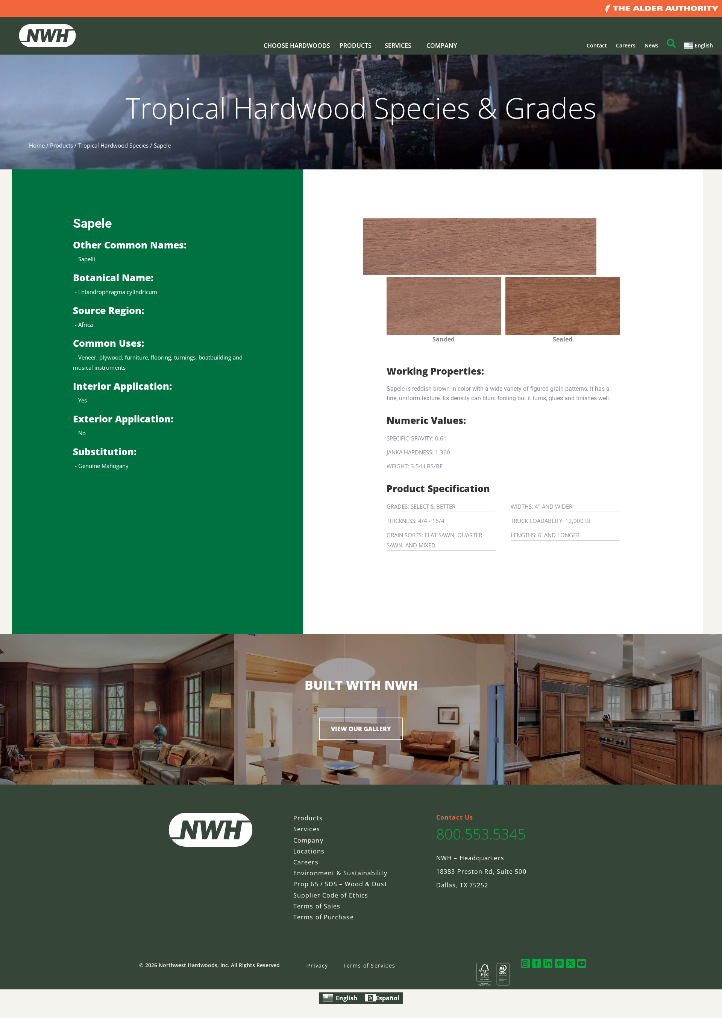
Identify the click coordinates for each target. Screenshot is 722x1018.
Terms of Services (369, 965)
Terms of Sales (316, 906)
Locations (309, 851)
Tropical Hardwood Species (113, 145)
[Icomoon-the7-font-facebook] (536, 963)
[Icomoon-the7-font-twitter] (570, 963)
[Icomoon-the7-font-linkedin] (547, 963)
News (651, 45)
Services (306, 829)
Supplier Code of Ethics (330, 895)
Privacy (317, 965)
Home (37, 145)
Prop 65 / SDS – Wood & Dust (340, 884)
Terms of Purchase (323, 917)
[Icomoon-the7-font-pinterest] (559, 963)
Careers (626, 45)
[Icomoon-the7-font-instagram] (525, 963)
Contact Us (454, 817)
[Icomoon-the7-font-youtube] (581, 963)
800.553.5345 (481, 834)
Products (61, 145)
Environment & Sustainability (340, 873)
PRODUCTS (356, 45)
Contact (597, 45)
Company (308, 840)
